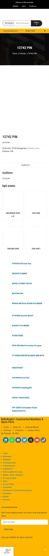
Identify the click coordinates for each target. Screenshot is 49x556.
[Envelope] (37, 440)
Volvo (38, 148)
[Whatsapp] (12, 440)
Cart (24, 6)
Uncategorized (9, 463)
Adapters (7, 459)
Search (36, 23)
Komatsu (6, 500)
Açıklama (25, 165)
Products (32, 6)
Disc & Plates (8, 484)
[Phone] (43, 440)
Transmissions (9, 466)
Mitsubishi (7, 456)
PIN (11, 151)
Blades (6, 497)
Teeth (5, 453)
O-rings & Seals (9, 478)
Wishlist (15, 6)
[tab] (25, 165)
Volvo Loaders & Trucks (13, 472)
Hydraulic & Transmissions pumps (17, 490)
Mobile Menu (30, 31)
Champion (31, 148)
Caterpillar (7, 487)
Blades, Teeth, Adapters (13, 475)
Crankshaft (8, 469)
